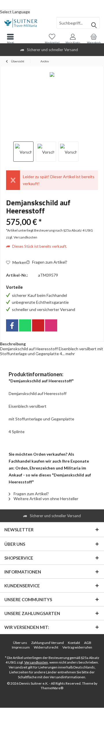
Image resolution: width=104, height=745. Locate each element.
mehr (70, 353)
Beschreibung (13, 343)
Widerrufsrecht (46, 647)
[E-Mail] (38, 325)
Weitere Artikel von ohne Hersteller (45, 498)
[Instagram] (51, 325)
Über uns (20, 642)
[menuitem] (52, 4)
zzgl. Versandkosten (21, 237)
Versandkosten (36, 662)
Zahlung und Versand (47, 642)
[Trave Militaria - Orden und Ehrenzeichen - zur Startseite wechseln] (26, 23)
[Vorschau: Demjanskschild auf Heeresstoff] (23, 151)
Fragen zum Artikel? (49, 262)
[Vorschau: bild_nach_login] (46, 151)
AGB (87, 642)
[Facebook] (12, 325)
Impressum (21, 647)
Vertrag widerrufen (77, 647)
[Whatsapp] (25, 325)
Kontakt (74, 642)
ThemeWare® (52, 688)
